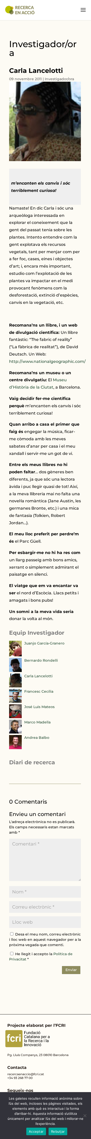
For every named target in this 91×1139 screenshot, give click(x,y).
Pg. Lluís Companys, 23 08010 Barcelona (38, 1055)
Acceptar (36, 1131)
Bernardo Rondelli (41, 660)
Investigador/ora (59, 79)
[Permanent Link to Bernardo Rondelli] (15, 670)
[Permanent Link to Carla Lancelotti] (15, 686)
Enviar (71, 970)
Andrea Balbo (36, 737)
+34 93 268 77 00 (20, 1078)
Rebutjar (58, 1131)
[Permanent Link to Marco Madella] (15, 732)
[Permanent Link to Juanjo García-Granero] (15, 655)
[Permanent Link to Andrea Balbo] (15, 748)
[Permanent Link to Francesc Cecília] (15, 701)
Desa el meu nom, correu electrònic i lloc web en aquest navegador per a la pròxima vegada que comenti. (45, 939)
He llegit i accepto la (41, 956)
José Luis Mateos (39, 707)
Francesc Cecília (38, 691)
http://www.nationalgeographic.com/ (47, 361)
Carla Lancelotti (38, 676)
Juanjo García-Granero (44, 643)
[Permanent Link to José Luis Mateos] (15, 717)
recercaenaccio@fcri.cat (25, 1074)
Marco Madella (37, 722)
